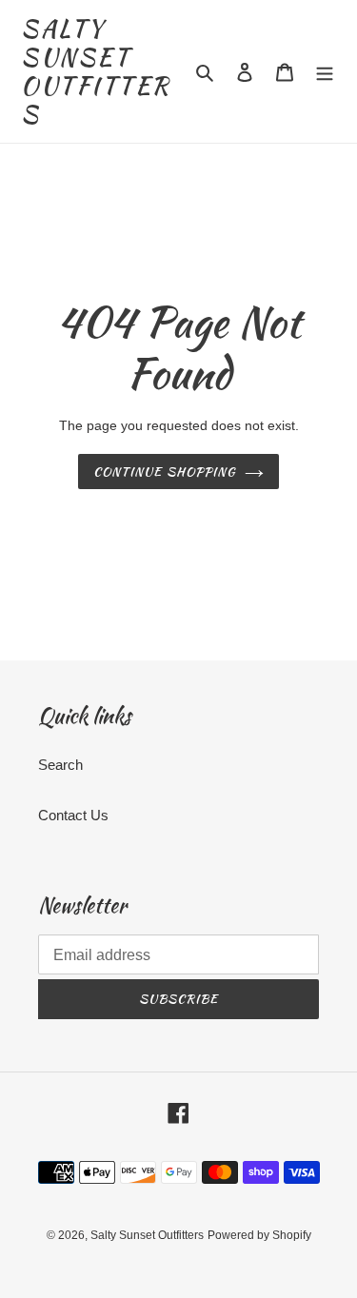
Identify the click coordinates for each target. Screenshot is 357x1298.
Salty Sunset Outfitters (95, 71)
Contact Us (73, 815)
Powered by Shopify (259, 1235)
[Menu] (325, 71)
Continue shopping (164, 471)
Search (60, 765)
